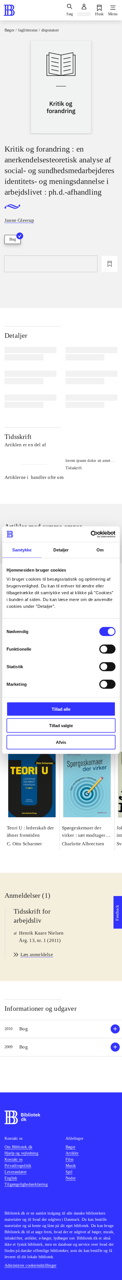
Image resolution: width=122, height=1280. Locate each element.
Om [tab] (100, 549)
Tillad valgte (61, 725)
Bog (12, 239)
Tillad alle (61, 708)
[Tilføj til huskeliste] (109, 264)
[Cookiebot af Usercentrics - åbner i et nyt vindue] (90, 534)
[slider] (61, 87)
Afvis (61, 742)
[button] (61, 1029)
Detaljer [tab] (61, 549)
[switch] (107, 648)
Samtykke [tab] (22, 549)
